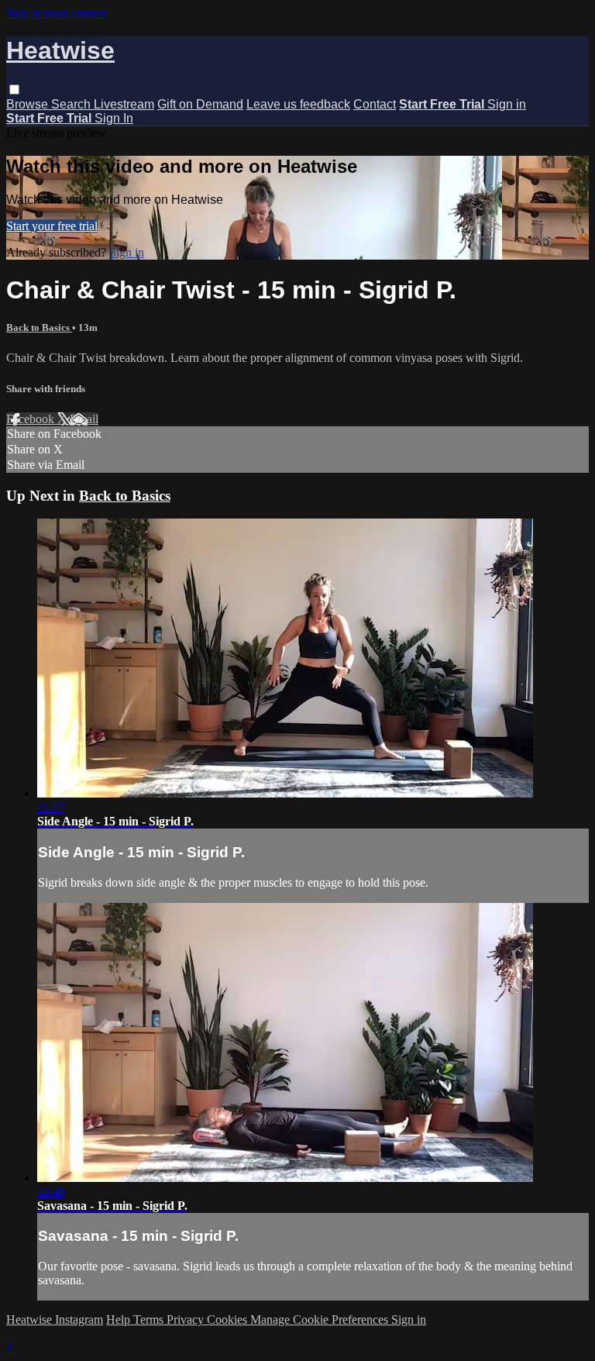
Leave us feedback (298, 104)
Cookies (228, 1319)
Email (84, 419)
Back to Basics (39, 327)
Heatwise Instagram (54, 1319)
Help (119, 1319)
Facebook (31, 419)
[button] (14, 89)
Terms (150, 1319)
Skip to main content (56, 12)
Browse (28, 104)
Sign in (506, 104)
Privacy (187, 1319)
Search (72, 104)
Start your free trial (52, 226)
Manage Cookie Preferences (320, 1319)
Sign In (114, 118)
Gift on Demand (200, 104)
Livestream (124, 104)
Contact (374, 104)
